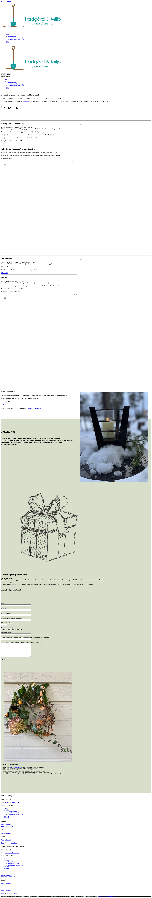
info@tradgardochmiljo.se (34, 408)
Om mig (7, 41)
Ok (100, 896)
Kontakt (7, 42)
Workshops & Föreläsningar (16, 38)
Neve (2, 843)
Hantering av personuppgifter (109, 896)
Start (6, 33)
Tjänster (6, 810)
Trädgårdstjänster (13, 36)
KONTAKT (73, 161)
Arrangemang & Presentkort (16, 39)
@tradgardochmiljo (6, 824)
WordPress (14, 843)
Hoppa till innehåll (6, 1)
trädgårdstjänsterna (27, 101)
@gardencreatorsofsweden (8, 826)
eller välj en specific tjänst (8, 628)
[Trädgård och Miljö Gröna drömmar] (35, 30)
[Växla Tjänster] (31, 81)
